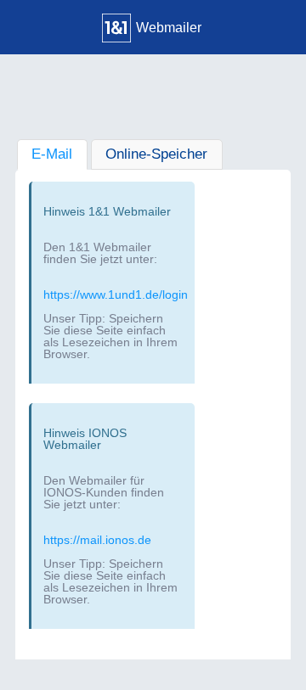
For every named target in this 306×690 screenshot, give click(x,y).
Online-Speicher (156, 154)
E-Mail (51, 154)
